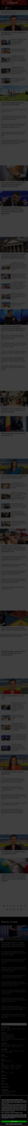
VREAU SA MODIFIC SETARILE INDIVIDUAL (14, 1124)
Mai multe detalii (6, 1103)
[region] (14, 1110)
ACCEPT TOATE (14, 1121)
